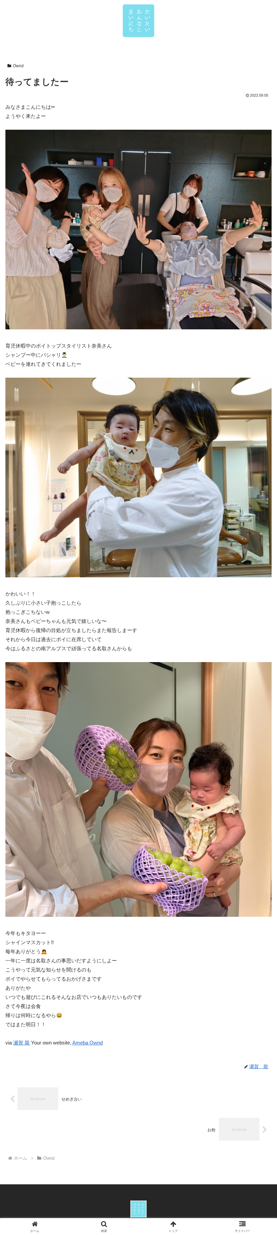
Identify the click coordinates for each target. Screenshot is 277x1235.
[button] (256, 947)
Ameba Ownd (87, 1042)
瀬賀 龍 (21, 1042)
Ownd (18, 66)
